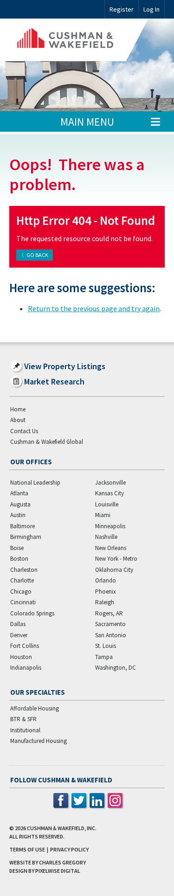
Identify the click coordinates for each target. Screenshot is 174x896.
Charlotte (22, 580)
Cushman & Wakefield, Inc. (62, 828)
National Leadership (35, 482)
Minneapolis (110, 526)
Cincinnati (23, 602)
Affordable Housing (34, 708)
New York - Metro (116, 559)
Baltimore (22, 526)
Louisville (106, 504)
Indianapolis (25, 668)
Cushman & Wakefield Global (46, 442)
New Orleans (110, 548)
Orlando (105, 580)
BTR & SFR (23, 719)
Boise (17, 548)
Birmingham (25, 537)
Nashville (106, 537)
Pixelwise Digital (57, 870)
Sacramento (110, 624)
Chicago (21, 591)
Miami (102, 515)
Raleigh (104, 602)
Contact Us (24, 431)
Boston (19, 559)
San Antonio (110, 635)
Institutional (25, 730)
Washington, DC (115, 668)
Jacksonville (110, 482)
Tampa (104, 657)
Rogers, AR (109, 613)
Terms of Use (27, 849)
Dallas (18, 624)
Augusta (20, 504)
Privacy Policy (69, 849)
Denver (18, 635)
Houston (21, 657)
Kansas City (109, 493)
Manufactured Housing (38, 741)
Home (18, 409)
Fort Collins (24, 646)
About (18, 420)
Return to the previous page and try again (94, 308)
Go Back (37, 254)
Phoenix (105, 591)
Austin (18, 515)
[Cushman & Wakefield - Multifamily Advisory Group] (78, 40)
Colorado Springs (32, 613)
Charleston (24, 570)
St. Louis (105, 646)
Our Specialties (37, 692)
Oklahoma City (114, 570)
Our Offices (31, 461)
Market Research (54, 381)
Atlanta (19, 493)
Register (122, 9)
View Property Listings (64, 366)
